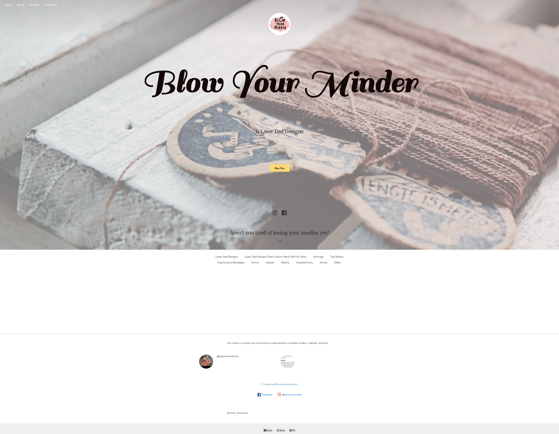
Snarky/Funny (304, 262)
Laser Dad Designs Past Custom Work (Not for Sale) (276, 256)
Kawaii (270, 262)
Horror (255, 262)
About (20, 4)
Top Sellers (337, 256)
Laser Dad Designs (227, 256)
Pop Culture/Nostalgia (231, 262)
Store (9, 4)
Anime (323, 262)
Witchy (285, 262)
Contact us (51, 4)
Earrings (318, 256)
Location (34, 4)
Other (337, 262)
